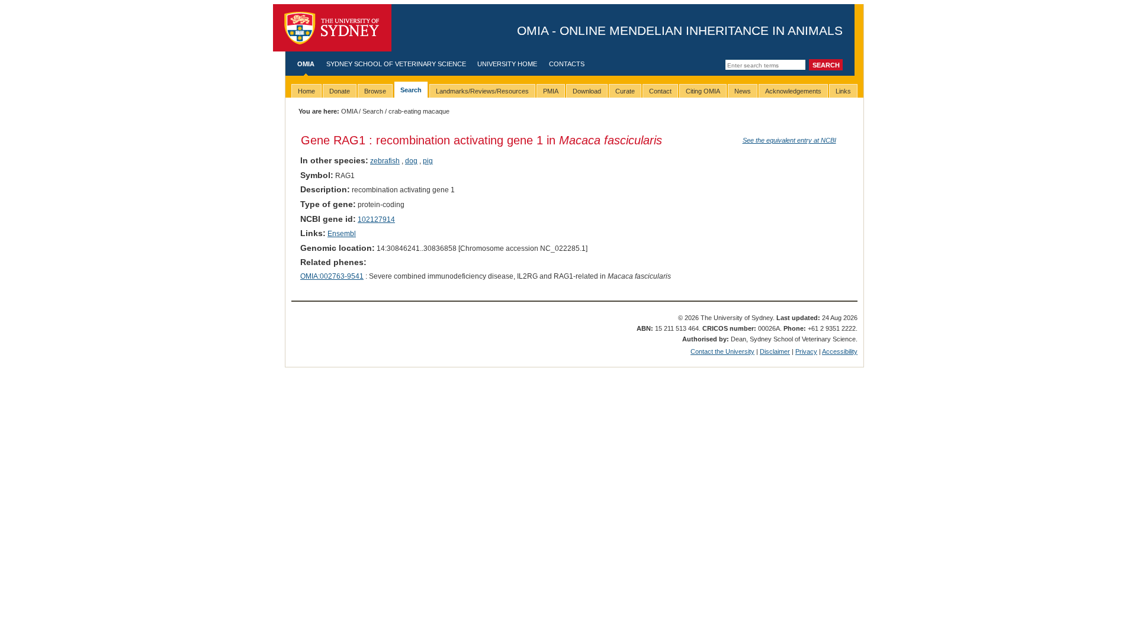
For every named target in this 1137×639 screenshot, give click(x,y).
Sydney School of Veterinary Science (396, 63)
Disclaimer (775, 351)
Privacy (806, 351)
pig (428, 161)
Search (372, 111)
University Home (507, 63)
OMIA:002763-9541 (332, 276)
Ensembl (341, 234)
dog (411, 161)
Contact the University (722, 351)
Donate (339, 91)
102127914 (376, 219)
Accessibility (839, 351)
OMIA (305, 63)
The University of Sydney (332, 27)
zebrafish (385, 161)
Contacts (566, 63)
